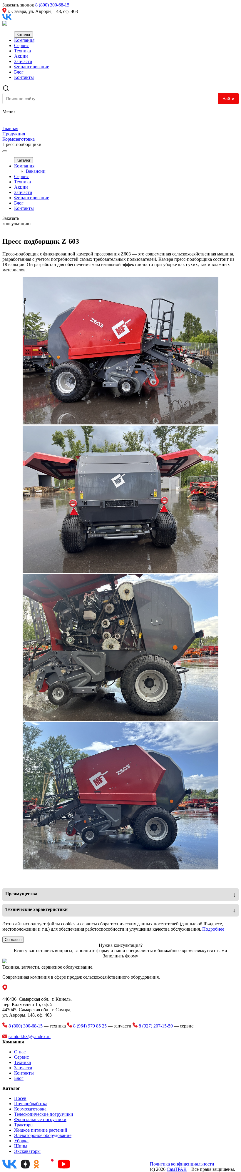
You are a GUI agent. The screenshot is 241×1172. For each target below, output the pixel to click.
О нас (20, 1051)
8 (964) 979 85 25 (90, 1025)
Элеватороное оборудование (42, 1135)
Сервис (21, 45)
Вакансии (36, 171)
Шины (20, 1145)
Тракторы (24, 1124)
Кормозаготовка (30, 1108)
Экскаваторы (27, 1151)
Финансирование (31, 66)
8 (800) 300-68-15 (52, 4)
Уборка (21, 1140)
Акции (21, 56)
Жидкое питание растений (40, 1130)
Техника (22, 50)
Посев (20, 1098)
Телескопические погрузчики (43, 1114)
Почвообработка (30, 1103)
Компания (24, 40)
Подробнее (213, 929)
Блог (19, 71)
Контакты (24, 77)
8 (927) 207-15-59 (156, 1025)
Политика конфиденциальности (182, 1163)
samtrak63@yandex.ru (30, 1036)
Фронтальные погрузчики (40, 1119)
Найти (228, 98)
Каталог (23, 34)
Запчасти (23, 61)
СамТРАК (177, 1169)
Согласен (13, 939)
